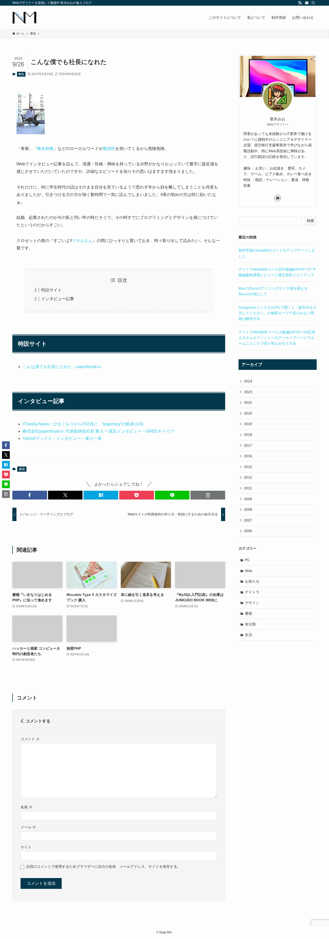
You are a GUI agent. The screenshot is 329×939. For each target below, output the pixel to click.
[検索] (313, 3)
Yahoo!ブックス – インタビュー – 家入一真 (62, 438)
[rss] (300, 3)
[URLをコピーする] (207, 495)
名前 (26, 807)
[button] (29, 495)
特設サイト (51, 290)
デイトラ (252, 592)
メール (28, 827)
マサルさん (82, 240)
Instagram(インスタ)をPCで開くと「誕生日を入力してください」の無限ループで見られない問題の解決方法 (277, 313)
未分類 (250, 624)
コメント (30, 739)
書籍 (21, 74)
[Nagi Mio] (24, 17)
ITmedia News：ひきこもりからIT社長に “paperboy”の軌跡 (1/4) (83, 424)
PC (247, 560)
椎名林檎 (45, 148)
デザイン (252, 603)
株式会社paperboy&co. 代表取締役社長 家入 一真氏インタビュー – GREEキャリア (98, 431)
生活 (248, 635)
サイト (26, 847)
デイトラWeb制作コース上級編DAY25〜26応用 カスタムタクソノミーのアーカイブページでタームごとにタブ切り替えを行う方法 (277, 338)
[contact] (306, 3)
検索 (310, 221)
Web (248, 571)
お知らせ (252, 581)
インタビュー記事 (57, 299)
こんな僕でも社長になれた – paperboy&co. (62, 366)
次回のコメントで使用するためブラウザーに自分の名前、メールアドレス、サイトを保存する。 (103, 866)
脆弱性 (109, 148)
